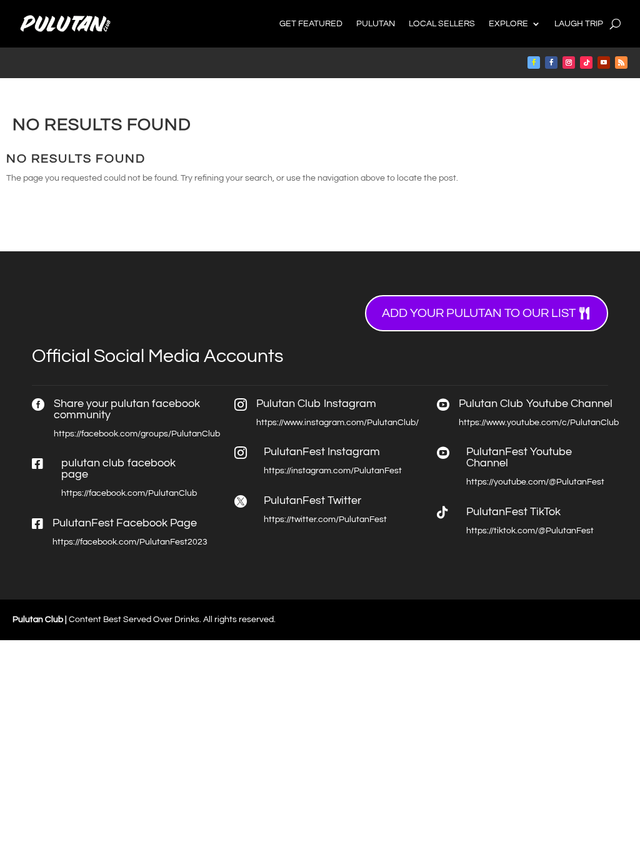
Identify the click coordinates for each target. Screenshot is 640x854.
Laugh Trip (578, 23)
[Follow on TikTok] (586, 62)
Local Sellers (442, 23)
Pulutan (375, 23)
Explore (508, 23)
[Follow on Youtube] (604, 62)
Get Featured (310, 23)
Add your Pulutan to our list (479, 313)
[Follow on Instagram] (568, 62)
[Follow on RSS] (621, 62)
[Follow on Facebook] (534, 62)
